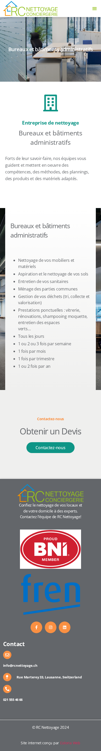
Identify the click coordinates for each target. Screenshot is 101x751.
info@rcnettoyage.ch (20, 665)
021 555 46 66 (13, 699)
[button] (94, 8)
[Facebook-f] (36, 627)
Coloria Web (70, 742)
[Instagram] (50, 627)
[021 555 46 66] (7, 689)
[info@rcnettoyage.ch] (7, 655)
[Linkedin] (64, 627)
